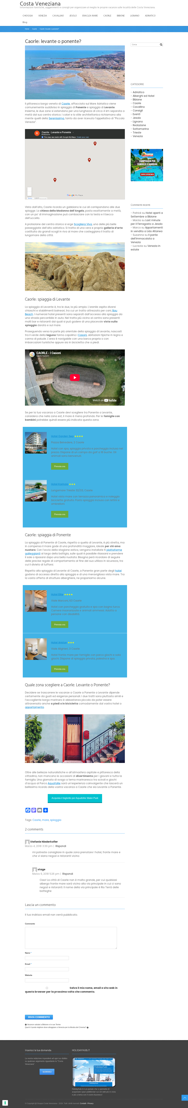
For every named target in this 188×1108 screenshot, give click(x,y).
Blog (25, 22)
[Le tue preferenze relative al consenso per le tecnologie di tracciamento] (5, 1103)
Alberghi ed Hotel (143, 96)
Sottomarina (141, 129)
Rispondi (61, 846)
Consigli (138, 110)
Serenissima (56, 118)
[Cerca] (161, 44)
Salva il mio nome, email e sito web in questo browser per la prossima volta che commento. (71, 989)
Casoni (82, 335)
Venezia (138, 136)
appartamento (34, 707)
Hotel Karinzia (59, 484)
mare (45, 820)
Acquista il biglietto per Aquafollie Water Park (75, 798)
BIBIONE (121, 16)
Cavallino (139, 107)
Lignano (138, 121)
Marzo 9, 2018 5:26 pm (45, 874)
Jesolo (137, 118)
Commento (30, 924)
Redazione (139, 125)
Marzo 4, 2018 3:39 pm (39, 846)
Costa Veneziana (40, 4)
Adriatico (138, 92)
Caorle (66, 103)
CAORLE (107, 16)
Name (28, 953)
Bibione (137, 99)
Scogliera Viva (83, 224)
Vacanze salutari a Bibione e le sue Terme (44, 1025)
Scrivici (47, 1072)
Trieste (137, 132)
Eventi (136, 114)
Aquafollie (54, 783)
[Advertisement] (145, 61)
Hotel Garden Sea (62, 436)
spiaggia (55, 820)
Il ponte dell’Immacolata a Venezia (144, 238)
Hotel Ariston (59, 642)
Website (28, 975)
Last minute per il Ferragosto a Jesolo (146, 222)
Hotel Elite (57, 594)
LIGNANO (134, 16)
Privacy (90, 1103)
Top (185, 1098)
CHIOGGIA (28, 16)
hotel (118, 570)
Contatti (83, 1103)
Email (28, 964)
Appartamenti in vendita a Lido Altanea (147, 229)
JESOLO (73, 16)
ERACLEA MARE (90, 16)
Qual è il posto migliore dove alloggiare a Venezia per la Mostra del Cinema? (55, 1027)
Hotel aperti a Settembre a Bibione (147, 214)
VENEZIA (42, 16)
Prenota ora (59, 466)
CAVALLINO (58, 16)
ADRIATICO (150, 16)
